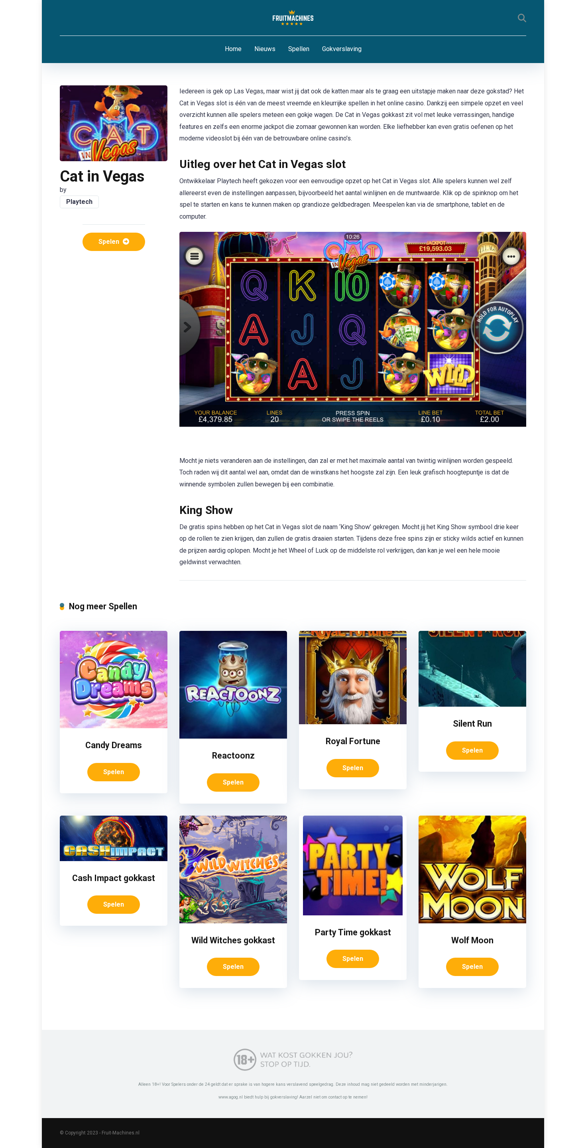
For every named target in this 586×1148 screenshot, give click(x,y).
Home (233, 49)
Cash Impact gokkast (113, 878)
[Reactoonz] (233, 736)
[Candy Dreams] (113, 726)
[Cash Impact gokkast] (113, 859)
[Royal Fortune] (353, 722)
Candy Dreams (113, 745)
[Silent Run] (472, 704)
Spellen (298, 49)
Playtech (79, 201)
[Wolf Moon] (472, 921)
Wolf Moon (472, 940)
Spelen (109, 241)
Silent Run (472, 724)
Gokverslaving (342, 49)
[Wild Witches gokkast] (233, 921)
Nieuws (264, 49)
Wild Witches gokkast (233, 940)
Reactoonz (233, 756)
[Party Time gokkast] (353, 913)
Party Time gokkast (353, 932)
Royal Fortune (353, 741)
